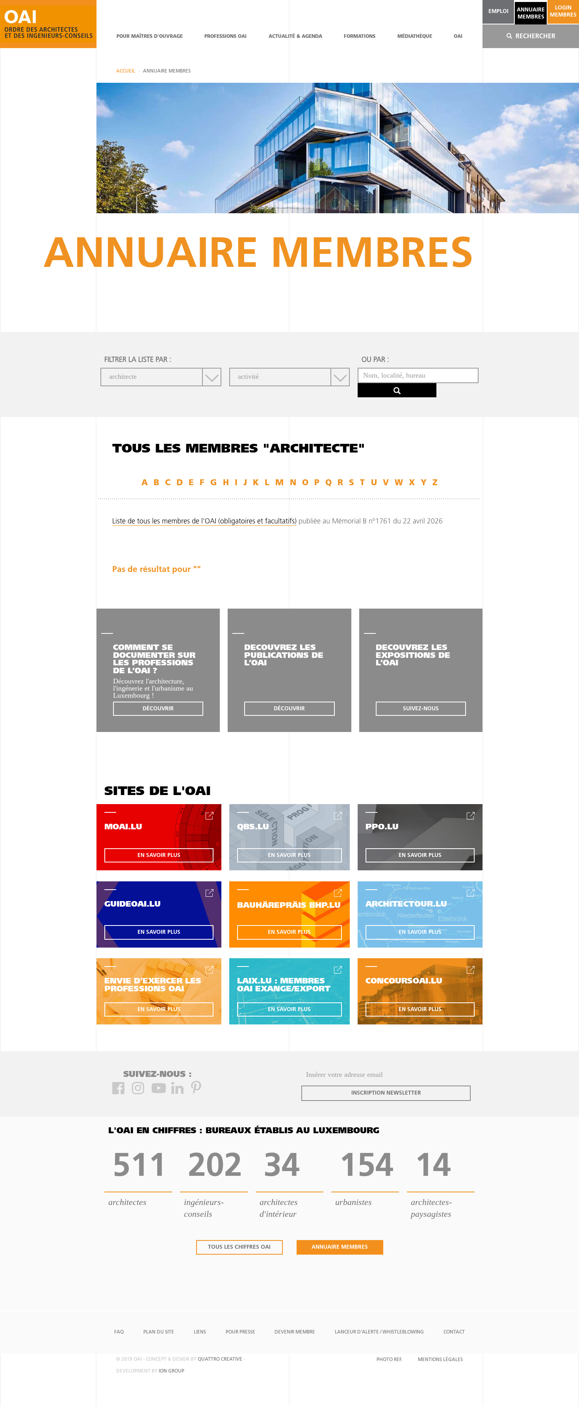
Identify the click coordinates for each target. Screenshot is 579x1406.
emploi (498, 12)
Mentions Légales (440, 1360)
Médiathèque (414, 36)
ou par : (375, 360)
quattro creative (220, 1359)
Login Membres (563, 11)
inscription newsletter (386, 1093)
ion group (171, 1371)
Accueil (125, 71)
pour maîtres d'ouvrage (150, 36)
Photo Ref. (389, 1360)
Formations (359, 36)
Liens (200, 1332)
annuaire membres (531, 13)
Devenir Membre (295, 1332)
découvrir (158, 709)
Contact (454, 1332)
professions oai (225, 36)
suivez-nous (421, 709)
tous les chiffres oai (239, 1247)
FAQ (119, 1332)
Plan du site (158, 1332)
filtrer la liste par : (137, 360)
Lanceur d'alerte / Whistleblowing (379, 1332)
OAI (458, 36)
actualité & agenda (295, 36)
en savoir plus (158, 855)
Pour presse (240, 1332)
